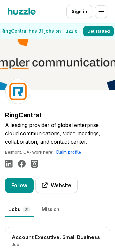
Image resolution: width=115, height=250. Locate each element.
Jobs (18, 209)
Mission (50, 209)
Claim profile (68, 152)
